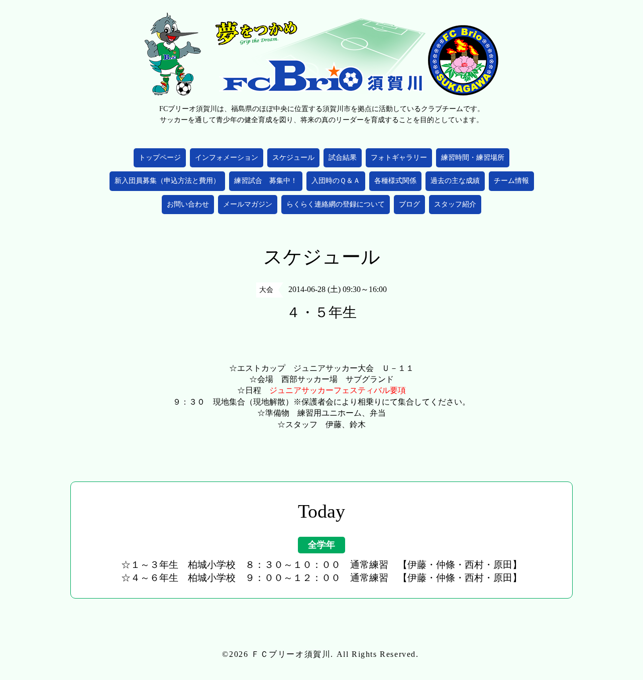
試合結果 (343, 157)
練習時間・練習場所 (472, 157)
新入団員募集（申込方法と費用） (167, 180)
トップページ (160, 157)
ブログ (409, 204)
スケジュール (293, 157)
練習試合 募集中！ (265, 180)
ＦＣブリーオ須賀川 (291, 654)
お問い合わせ (188, 204)
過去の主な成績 (455, 180)
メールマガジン (247, 204)
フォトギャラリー (399, 157)
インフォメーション (226, 157)
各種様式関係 (395, 180)
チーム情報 (511, 180)
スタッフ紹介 (455, 204)
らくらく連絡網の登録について (335, 204)
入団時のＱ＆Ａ (335, 180)
